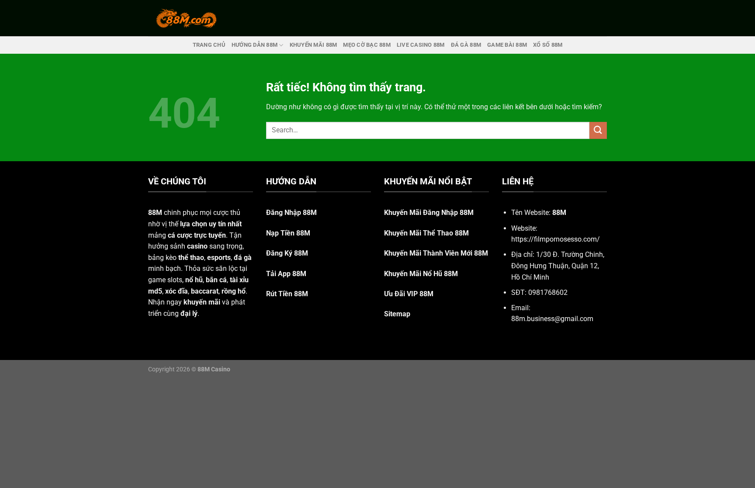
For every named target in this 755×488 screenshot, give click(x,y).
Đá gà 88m (466, 45)
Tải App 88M (286, 274)
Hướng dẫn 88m (254, 45)
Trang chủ (209, 45)
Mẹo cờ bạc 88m (367, 45)
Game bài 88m (507, 45)
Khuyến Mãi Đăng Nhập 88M (429, 212)
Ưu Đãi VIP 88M (408, 294)
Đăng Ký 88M (287, 253)
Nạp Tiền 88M (288, 233)
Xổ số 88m (547, 45)
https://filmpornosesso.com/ (555, 239)
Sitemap (397, 314)
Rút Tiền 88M (287, 294)
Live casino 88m (421, 45)
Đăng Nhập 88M (291, 212)
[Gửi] (598, 130)
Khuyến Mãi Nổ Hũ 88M (421, 274)
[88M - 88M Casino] (186, 18)
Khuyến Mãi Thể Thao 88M (426, 233)
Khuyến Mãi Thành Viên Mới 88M (436, 253)
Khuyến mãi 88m (313, 45)
